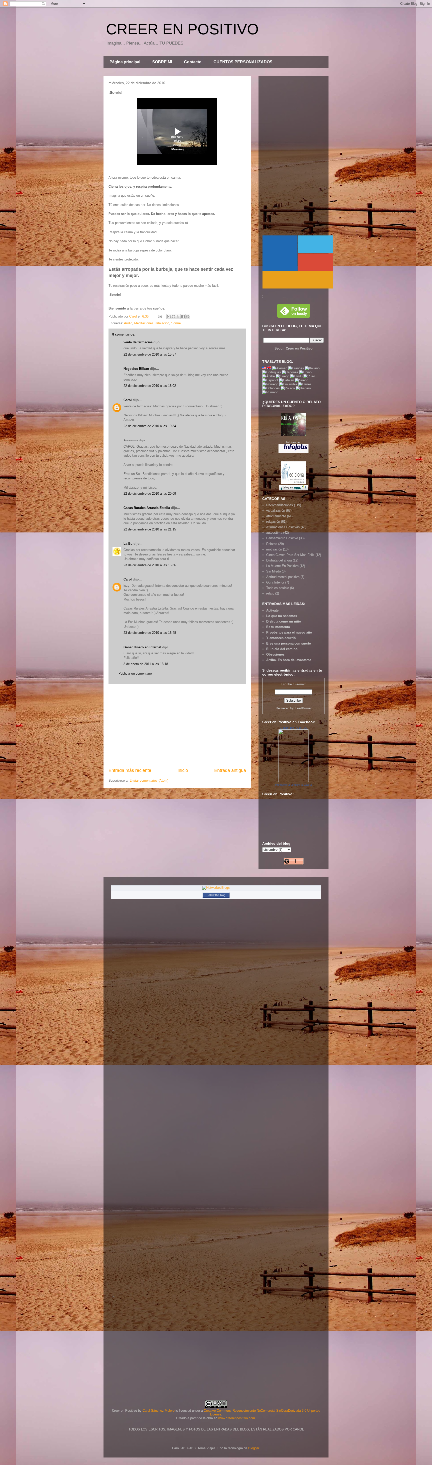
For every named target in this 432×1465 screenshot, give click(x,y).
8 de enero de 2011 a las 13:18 (146, 664)
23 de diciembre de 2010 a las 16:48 (150, 633)
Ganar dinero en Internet (142, 647)
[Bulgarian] (303, 388)
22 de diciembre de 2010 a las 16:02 (150, 386)
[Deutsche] (279, 368)
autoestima (274, 532)
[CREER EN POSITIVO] (293, 781)
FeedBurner (303, 708)
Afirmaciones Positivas (283, 527)
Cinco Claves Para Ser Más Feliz (290, 555)
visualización (275, 510)
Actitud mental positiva (283, 577)
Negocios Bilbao (136, 369)
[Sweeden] (301, 380)
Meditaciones (144, 323)
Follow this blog (216, 895)
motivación (274, 549)
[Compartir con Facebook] (183, 316)
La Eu (128, 543)
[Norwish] (270, 384)
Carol (128, 400)
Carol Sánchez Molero (158, 1410)
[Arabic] (268, 376)
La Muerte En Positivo (282, 566)
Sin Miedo (273, 571)
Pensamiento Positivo (282, 538)
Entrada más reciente (129, 770)
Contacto (193, 62)
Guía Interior (275, 582)
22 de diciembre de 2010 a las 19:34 (150, 426)
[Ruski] (309, 376)
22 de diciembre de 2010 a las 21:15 (150, 529)
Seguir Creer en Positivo (293, 348)
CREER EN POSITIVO (182, 29)
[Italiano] (312, 368)
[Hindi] (296, 376)
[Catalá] (286, 380)
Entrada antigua (230, 770)
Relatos (271, 544)
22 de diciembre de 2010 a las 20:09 (150, 493)
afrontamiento (276, 516)
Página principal (125, 62)
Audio (128, 323)
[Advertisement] (177, 726)
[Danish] (305, 384)
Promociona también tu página (293, 784)
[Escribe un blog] (173, 316)
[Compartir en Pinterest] (187, 316)
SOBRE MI (162, 62)
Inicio (183, 770)
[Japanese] (290, 372)
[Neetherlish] (271, 388)
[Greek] (282, 376)
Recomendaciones (279, 505)
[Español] (270, 380)
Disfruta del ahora (279, 560)
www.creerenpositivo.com (236, 1418)
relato (270, 593)
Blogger (253, 1448)
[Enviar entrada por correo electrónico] (159, 316)
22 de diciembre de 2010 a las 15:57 (150, 354)
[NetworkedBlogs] (216, 888)
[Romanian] (270, 392)
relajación (162, 323)
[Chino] (305, 372)
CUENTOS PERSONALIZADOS (243, 62)
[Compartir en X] (178, 316)
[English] (264, 368)
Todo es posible (277, 588)
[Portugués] (271, 372)
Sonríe (176, 323)
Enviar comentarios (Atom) (149, 780)
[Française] (296, 368)
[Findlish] (288, 384)
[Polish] (288, 388)
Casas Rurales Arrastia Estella (147, 508)
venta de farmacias (138, 342)
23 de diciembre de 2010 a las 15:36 (150, 565)
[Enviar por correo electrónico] (168, 316)
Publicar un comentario (135, 673)
